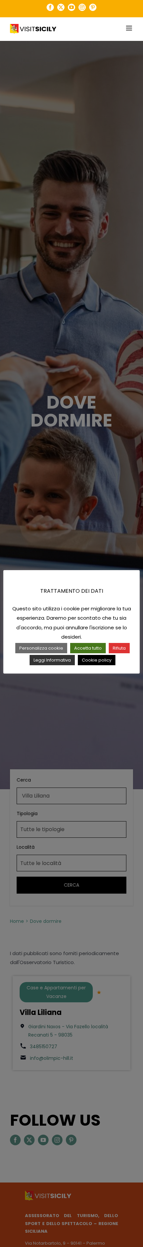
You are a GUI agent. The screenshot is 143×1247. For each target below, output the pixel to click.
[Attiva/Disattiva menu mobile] (129, 28)
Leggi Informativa (52, 660)
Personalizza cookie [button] (41, 648)
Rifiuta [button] (119, 648)
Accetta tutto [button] (88, 648)
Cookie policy (96, 660)
